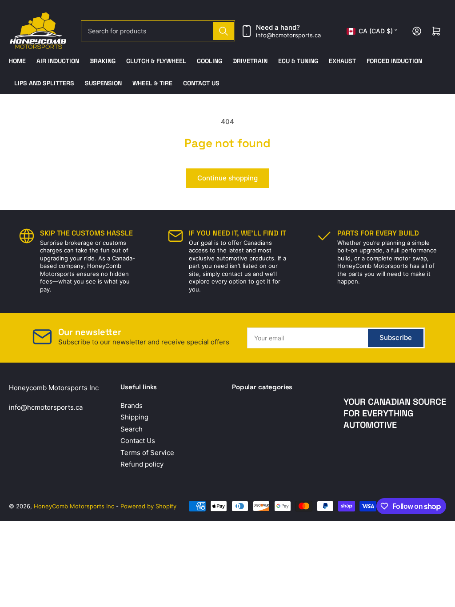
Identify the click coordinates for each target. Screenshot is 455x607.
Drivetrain (250, 61)
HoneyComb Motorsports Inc (74, 506)
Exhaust (342, 61)
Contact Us (201, 83)
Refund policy (142, 464)
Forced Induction (394, 61)
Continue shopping (227, 178)
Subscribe (395, 337)
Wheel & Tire (152, 83)
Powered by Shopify (148, 506)
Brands (131, 405)
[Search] (223, 31)
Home (17, 61)
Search (131, 429)
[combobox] (158, 30)
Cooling (209, 61)
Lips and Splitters (44, 83)
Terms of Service (147, 452)
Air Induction (57, 61)
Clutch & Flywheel (156, 61)
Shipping (134, 417)
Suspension (103, 83)
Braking (103, 61)
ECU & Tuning (298, 61)
